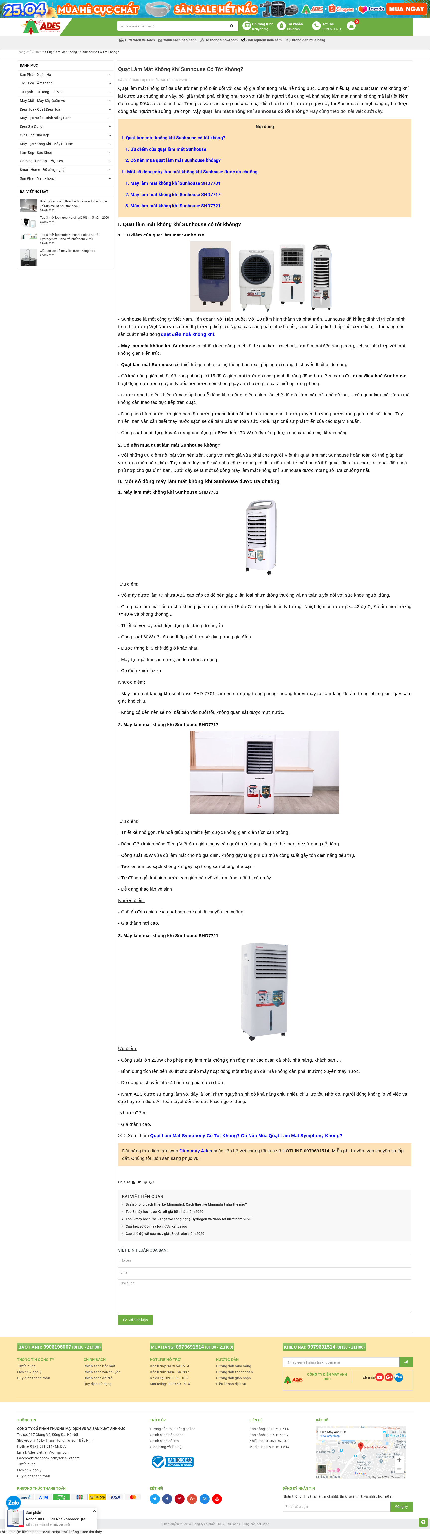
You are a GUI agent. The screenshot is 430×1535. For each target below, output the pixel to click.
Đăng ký (401, 1507)
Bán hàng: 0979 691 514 (169, 1366)
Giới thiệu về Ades (140, 40)
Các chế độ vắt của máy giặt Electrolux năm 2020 (165, 1234)
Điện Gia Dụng (31, 126)
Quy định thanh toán (33, 1378)
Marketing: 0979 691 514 (170, 1384)
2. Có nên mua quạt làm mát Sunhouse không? (173, 160)
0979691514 (190, 1347)
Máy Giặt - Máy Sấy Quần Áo (42, 101)
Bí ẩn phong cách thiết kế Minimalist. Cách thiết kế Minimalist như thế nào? (186, 1204)
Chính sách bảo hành (180, 40)
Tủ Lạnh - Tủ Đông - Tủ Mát (41, 92)
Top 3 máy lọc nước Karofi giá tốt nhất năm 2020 (165, 1212)
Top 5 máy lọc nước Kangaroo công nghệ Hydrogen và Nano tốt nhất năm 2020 (188, 1219)
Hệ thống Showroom (221, 40)
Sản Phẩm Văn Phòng (37, 178)
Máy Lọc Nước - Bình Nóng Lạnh (45, 118)
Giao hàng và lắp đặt (166, 1447)
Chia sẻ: (124, 1182)
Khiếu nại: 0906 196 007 (169, 1378)
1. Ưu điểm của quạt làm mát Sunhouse (165, 149)
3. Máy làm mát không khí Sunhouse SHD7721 (172, 205)
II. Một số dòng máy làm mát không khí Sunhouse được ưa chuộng (189, 171)
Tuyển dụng (26, 1366)
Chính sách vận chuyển (102, 1372)
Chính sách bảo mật (100, 1366)
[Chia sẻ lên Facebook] (134, 1182)
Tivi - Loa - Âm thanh (36, 83)
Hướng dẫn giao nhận (233, 1378)
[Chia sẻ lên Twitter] (140, 1182)
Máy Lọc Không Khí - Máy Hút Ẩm (46, 144)
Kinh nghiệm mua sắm (264, 40)
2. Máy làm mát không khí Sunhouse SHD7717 (172, 194)
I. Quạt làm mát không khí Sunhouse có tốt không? (173, 137)
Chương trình (262, 24)
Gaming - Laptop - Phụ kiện (41, 161)
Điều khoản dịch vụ (231, 1384)
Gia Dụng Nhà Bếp (34, 135)
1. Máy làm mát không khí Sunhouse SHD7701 (172, 183)
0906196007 (57, 1347)
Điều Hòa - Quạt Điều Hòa (40, 109)
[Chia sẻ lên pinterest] (146, 1182)
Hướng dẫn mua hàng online (172, 1429)
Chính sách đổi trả (98, 1378)
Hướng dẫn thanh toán (234, 1372)
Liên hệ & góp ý (29, 1372)
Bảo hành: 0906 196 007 (169, 1372)
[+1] (151, 1182)
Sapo (265, 1524)
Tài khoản (295, 24)
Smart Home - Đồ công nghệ (42, 170)
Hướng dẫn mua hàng (307, 40)
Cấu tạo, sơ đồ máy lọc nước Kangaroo (156, 1226)
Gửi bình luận (137, 1320)
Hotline (328, 24)
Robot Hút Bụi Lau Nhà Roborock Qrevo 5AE (61, 1519)
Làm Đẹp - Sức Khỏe (36, 153)
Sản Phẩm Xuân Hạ (35, 75)
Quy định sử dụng (98, 1384)
